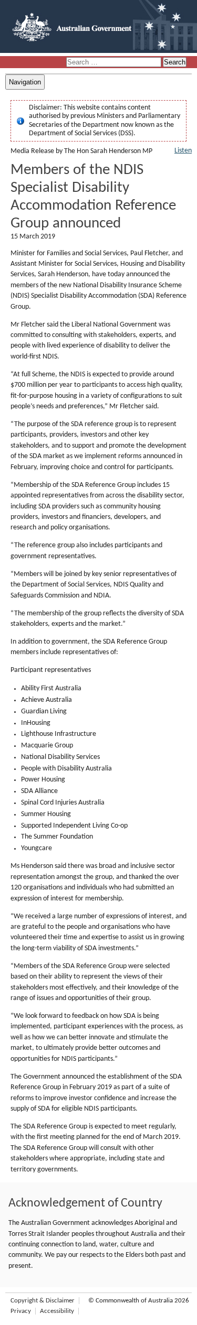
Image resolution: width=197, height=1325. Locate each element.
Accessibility (57, 1311)
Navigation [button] (25, 82)
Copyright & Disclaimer (43, 1300)
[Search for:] (114, 62)
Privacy (21, 1311)
